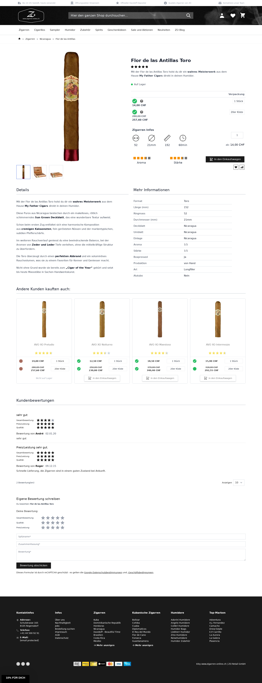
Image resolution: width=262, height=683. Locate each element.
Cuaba (135, 626)
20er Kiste (118, 369)
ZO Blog (180, 29)
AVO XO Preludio (44, 344)
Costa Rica (99, 638)
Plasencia (214, 641)
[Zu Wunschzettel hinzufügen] (235, 167)
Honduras (99, 626)
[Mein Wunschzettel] (233, 15)
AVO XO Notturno (102, 344)
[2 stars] (47, 518)
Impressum (61, 632)
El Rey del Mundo (141, 632)
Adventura (215, 620)
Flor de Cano (139, 635)
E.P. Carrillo (215, 632)
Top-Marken (217, 612)
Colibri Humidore (180, 626)
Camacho (214, 626)
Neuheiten (164, 29)
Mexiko (97, 641)
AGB (57, 635)
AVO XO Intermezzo (218, 344)
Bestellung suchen (65, 629)
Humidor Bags (178, 629)
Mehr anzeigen (105, 645)
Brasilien (98, 635)
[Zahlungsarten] (102, 664)
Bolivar (136, 620)
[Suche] (188, 15)
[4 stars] (57, 518)
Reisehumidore (179, 638)
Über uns (60, 620)
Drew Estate (215, 629)
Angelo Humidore (180, 623)
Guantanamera (140, 641)
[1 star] (43, 518)
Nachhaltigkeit (63, 623)
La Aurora (214, 635)
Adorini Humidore (180, 620)
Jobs (57, 626)
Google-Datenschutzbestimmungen (103, 572)
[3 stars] (52, 518)
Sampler (55, 29)
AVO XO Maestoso (160, 344)
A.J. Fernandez (217, 623)
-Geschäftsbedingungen (140, 572)
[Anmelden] (222, 15)
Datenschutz (61, 638)
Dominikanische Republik (107, 623)
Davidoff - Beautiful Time (107, 632)
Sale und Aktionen (142, 29)
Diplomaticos (139, 629)
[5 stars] (62, 518)
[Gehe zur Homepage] (19, 39)
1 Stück (118, 361)
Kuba (96, 620)
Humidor (70, 29)
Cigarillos (39, 29)
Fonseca (136, 638)
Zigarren (24, 29)
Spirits (99, 29)
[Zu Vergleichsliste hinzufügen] (242, 167)
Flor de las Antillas (65, 39)
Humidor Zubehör (180, 641)
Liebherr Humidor (180, 632)
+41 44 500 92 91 (29, 633)
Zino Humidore (179, 635)
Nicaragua (45, 39)
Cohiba (136, 623)
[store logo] (30, 15)
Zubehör (85, 29)
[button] (15, 679)
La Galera (214, 638)
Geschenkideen (117, 29)
